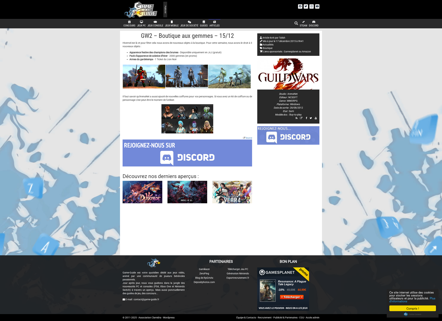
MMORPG (292, 100)
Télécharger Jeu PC (238, 269)
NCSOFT (292, 97)
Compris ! (412, 308)
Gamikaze (204, 269)
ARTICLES (214, 25)
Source (249, 138)
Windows (295, 104)
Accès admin (312, 317)
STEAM (303, 25)
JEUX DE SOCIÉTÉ (189, 25)
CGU (301, 317)
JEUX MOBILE (172, 25)
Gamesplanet (291, 51)
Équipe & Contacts (246, 317)
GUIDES (204, 25)
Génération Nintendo (238, 273)
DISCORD (314, 25)
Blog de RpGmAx (204, 277)
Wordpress (169, 317)
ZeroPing (204, 273)
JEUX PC (141, 25)
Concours (129, 25)
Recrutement (265, 317)
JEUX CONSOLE (155, 25)
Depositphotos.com (204, 282)
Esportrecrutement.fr (238, 277)
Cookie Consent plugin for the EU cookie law (412, 314)
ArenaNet (292, 93)
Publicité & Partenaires (285, 317)
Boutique (267, 48)
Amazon (306, 51)
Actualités (268, 44)
